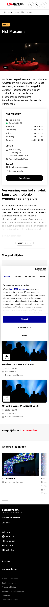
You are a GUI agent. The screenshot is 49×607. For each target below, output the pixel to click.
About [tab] (42, 276)
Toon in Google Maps (18, 159)
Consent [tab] (6, 276)
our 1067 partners (18, 289)
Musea (16, 12)
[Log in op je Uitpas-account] (31, 4)
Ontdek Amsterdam (11, 518)
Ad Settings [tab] (30, 276)
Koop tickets (24, 178)
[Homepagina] (5, 12)
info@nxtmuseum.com (19, 167)
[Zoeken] (44, 4)
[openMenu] (3, 5)
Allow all (24, 319)
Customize (23, 327)
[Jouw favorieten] (37, 4)
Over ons (6, 561)
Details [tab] (18, 276)
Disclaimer (6, 595)
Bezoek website (16, 171)
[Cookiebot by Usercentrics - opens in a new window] (35, 269)
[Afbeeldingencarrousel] (24, 59)
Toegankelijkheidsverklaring (13, 591)
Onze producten (9, 569)
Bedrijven (6, 523)
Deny (24, 335)
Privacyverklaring (9, 587)
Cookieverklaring (8, 583)
